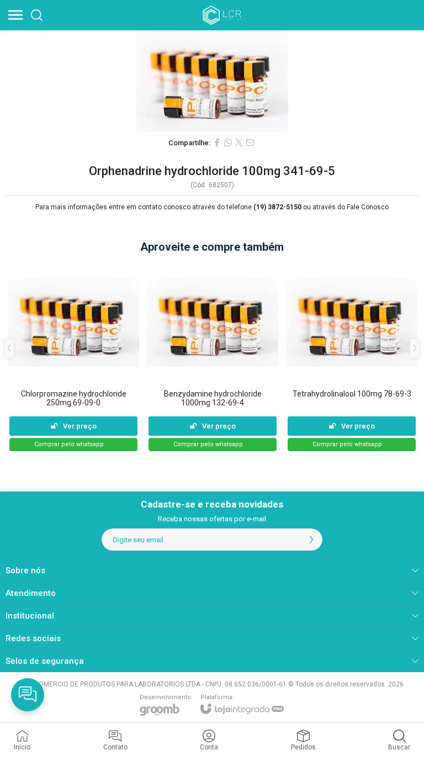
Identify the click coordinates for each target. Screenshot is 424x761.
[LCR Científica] (223, 14)
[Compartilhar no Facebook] (217, 142)
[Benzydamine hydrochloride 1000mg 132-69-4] (212, 356)
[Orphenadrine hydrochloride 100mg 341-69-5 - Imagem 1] (212, 80)
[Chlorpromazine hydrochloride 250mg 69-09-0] (73, 356)
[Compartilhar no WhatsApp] (228, 142)
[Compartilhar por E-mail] (250, 142)
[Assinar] (311, 540)
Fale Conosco (368, 207)
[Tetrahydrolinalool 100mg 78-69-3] (351, 356)
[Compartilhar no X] (239, 142)
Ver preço (80, 426)
